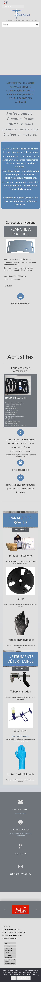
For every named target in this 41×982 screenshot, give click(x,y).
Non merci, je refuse (23, 978)
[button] (20, 530)
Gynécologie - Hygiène (20, 222)
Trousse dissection (16, 397)
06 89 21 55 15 (20, 854)
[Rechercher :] (13, 6)
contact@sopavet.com (20, 874)
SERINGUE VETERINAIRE (20, 736)
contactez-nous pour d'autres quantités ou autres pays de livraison (20, 488)
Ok (13, 978)
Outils (20, 598)
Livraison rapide (20, 469)
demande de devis (20, 303)
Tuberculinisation (20, 691)
